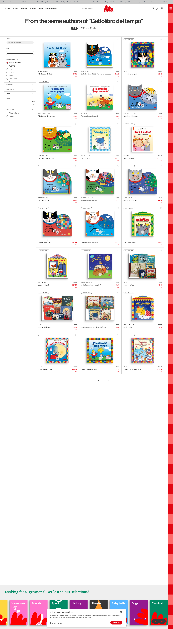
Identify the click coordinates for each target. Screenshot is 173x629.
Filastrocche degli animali (89, 116)
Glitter (11, 76)
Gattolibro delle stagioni (89, 201)
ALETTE (12, 66)
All (74, 28)
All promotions (14, 113)
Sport (20, 603)
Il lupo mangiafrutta (130, 243)
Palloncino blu (85, 158)
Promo (11, 116)
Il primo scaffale (129, 285)
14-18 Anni (33, 9)
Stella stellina (128, 327)
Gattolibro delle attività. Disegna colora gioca (96, 74)
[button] (56, 623)
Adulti (41, 9)
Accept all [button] (116, 622)
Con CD (11, 69)
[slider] (6, 53)
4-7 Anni (15, 9)
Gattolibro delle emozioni (89, 243)
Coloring (142, 603)
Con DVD (12, 72)
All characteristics (15, 63)
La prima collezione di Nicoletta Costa (93, 327)
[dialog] (86, 618)
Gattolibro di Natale (130, 201)
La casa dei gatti (43, 285)
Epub (93, 28)
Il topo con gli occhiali (45, 369)
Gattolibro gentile (44, 201)
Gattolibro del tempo (131, 116)
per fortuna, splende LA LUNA (91, 285)
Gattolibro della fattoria (46, 158)
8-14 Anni (24, 9)
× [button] (124, 611)
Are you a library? (88, 9)
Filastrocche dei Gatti (45, 74)
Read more (87, 617)
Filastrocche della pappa (46, 116)
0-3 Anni (8, 9)
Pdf (83, 28)
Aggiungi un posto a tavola (132, 369)
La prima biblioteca (44, 327)
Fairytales (162, 603)
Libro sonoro (13, 79)
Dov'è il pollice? (129, 158)
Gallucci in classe (51, 9)
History (41, 603)
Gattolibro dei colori (44, 243)
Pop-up (11, 82)
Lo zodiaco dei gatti (130, 74)
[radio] (74, 28)
